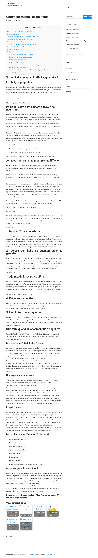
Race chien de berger (72, 29)
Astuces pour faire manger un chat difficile (20, 39)
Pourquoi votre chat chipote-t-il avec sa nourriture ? (23, 37)
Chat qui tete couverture (72, 44)
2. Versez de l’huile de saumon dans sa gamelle (21, 44)
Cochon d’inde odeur (72, 37)
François (11, 3)
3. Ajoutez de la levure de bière (16, 47)
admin (9, 20)
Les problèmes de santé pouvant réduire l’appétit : (27, 65)
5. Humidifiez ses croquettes (16, 52)
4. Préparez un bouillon (14, 49)
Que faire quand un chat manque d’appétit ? (20, 54)
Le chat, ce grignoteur (14, 34)
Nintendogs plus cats (72, 48)
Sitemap (68, 91)
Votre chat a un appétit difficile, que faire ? (20, 31)
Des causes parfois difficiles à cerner (20, 57)
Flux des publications (72, 72)
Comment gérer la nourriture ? (18, 67)
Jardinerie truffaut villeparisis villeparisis (77, 41)
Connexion (69, 68)
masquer (40, 27)
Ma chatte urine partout (72, 33)
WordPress (52, 554)
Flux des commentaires (72, 76)
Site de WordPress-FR (72, 79)
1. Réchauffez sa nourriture (15, 42)
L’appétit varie (13, 62)
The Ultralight (32, 554)
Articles (10, 536)
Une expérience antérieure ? (18, 60)
